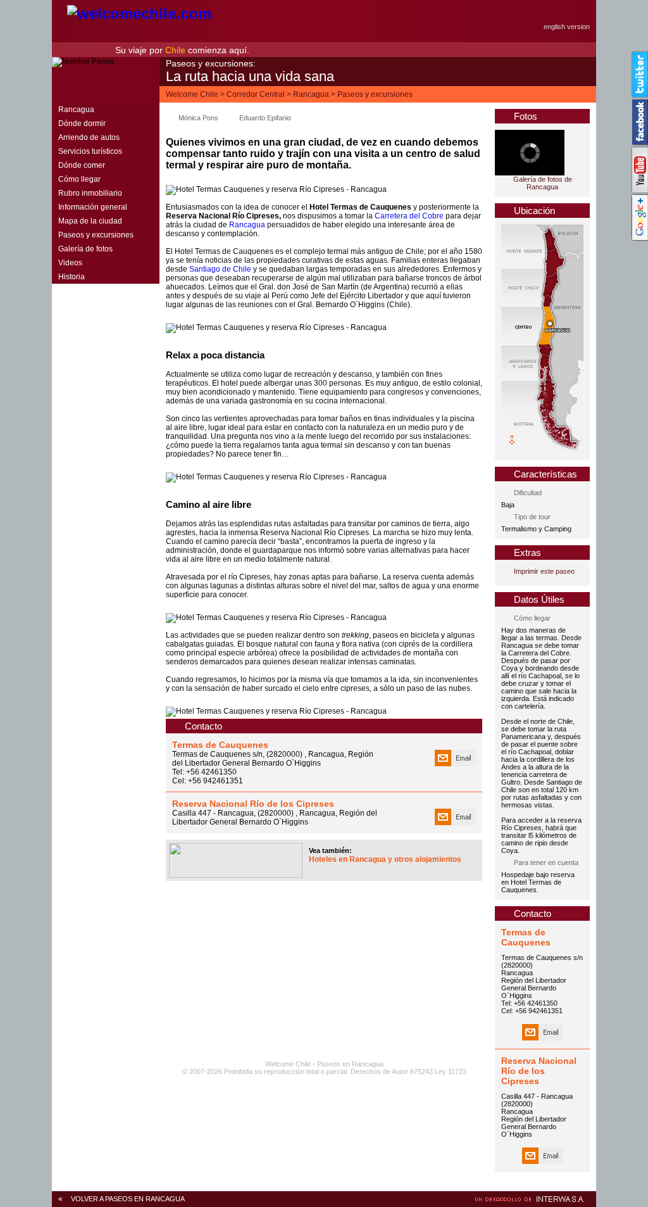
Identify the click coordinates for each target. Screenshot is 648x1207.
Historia (71, 276)
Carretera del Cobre (409, 216)
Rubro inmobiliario (90, 193)
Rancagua (311, 94)
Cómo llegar (79, 179)
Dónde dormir (82, 123)
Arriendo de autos (89, 137)
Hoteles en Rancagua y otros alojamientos (385, 859)
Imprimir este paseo (544, 571)
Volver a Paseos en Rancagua (128, 1199)
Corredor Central (256, 94)
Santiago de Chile (220, 269)
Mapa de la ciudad (90, 221)
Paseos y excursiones (375, 94)
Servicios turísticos (90, 151)
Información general (92, 207)
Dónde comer (81, 165)
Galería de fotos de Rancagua (542, 183)
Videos (70, 262)
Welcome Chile (192, 94)
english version (567, 26)
